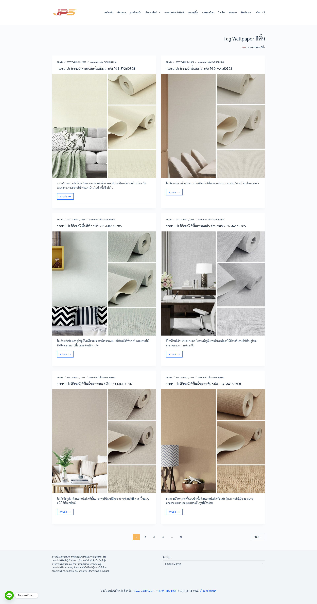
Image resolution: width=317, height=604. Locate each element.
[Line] (9, 595)
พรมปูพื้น (193, 12)
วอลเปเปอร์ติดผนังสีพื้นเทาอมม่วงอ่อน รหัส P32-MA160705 (206, 226)
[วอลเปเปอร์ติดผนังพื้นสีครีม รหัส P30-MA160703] (213, 126)
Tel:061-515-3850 (167, 590)
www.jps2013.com (145, 590)
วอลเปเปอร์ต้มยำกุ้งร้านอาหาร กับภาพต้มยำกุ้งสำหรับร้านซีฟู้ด (79, 560)
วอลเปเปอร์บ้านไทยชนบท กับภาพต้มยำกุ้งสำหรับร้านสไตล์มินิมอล (80, 570)
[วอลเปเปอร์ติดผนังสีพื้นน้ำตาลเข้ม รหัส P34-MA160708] (213, 441)
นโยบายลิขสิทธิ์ (208, 590)
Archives (167, 557)
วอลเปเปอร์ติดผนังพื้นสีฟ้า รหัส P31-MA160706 (89, 226)
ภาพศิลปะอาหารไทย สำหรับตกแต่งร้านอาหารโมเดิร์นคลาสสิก (79, 556)
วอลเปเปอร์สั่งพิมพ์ (174, 12)
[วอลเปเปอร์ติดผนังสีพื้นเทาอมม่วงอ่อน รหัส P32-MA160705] (213, 283)
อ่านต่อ (67, 197)
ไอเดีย (221, 12)
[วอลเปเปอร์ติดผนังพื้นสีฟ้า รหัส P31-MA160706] (104, 283)
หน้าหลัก (109, 12)
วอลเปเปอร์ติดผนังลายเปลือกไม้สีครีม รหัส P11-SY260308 (96, 68)
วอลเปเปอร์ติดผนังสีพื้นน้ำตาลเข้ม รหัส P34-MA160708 (203, 384)
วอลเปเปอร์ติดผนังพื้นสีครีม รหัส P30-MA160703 (199, 68)
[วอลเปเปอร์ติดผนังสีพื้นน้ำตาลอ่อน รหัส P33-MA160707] (104, 441)
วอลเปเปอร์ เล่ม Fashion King (103, 62)
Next (256, 536)
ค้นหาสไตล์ (151, 12)
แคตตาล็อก (208, 12)
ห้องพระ (121, 12)
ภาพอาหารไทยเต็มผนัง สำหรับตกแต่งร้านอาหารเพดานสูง (77, 564)
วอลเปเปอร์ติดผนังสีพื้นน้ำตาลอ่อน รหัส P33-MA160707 (95, 384)
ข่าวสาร (233, 12)
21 (180, 536)
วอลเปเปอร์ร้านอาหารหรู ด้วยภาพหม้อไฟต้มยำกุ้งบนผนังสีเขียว (79, 567)
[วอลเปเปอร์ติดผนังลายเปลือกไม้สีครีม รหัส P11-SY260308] (104, 126)
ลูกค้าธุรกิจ (135, 12)
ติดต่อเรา (246, 12)
